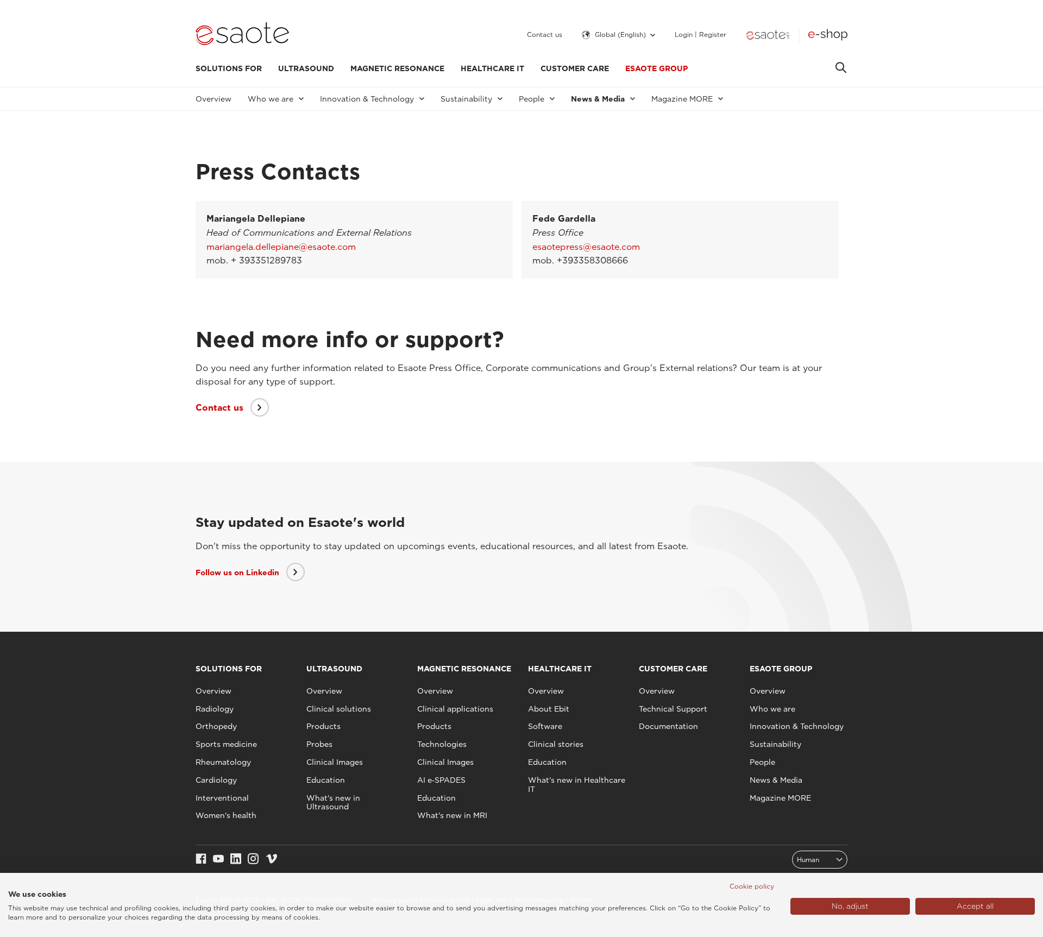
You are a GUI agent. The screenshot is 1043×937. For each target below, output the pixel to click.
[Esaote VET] (768, 35)
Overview (213, 99)
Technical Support (673, 709)
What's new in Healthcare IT (576, 785)
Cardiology (216, 780)
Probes (319, 744)
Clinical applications (455, 709)
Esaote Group (656, 68)
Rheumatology (223, 762)
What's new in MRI (452, 815)
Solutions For (229, 68)
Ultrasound (306, 68)
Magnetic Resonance (397, 68)
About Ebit (548, 709)
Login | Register (700, 35)
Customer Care (575, 68)
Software (545, 726)
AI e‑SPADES (441, 780)
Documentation (668, 726)
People (762, 762)
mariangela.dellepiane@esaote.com (281, 247)
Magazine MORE (780, 798)
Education (325, 780)
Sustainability (775, 744)
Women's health (226, 815)
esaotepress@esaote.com (586, 247)
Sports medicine (226, 744)
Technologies (442, 744)
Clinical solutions (338, 709)
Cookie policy (752, 886)
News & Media (776, 780)
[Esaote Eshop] (827, 35)
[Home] (242, 34)
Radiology (215, 709)
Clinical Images (334, 762)
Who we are (772, 709)
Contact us (544, 35)
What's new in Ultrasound (333, 803)
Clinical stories (555, 744)
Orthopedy (216, 726)
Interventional (222, 798)
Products (323, 726)
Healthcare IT (492, 68)
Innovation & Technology (797, 726)
